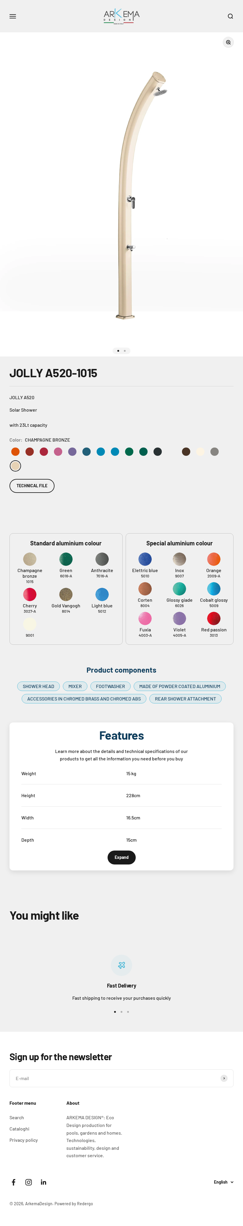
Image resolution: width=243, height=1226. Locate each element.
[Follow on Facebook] (13, 1182)
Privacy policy (23, 1140)
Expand (122, 857)
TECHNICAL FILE (32, 485)
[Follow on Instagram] (29, 1182)
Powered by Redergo (74, 1203)
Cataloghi (19, 1128)
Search (16, 1117)
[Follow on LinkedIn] (44, 1182)
